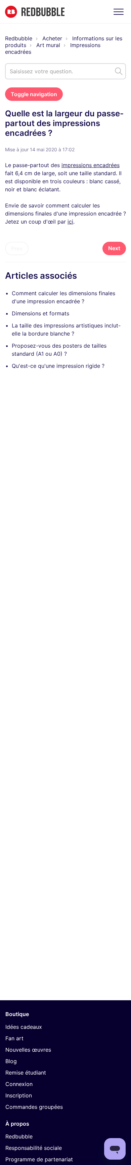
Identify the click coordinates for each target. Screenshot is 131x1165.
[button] (118, 11)
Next (114, 248)
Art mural (48, 45)
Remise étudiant (25, 1072)
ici (70, 221)
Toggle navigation (34, 94)
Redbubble (18, 38)
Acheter (52, 38)
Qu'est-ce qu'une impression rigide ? (58, 365)
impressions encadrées (90, 165)
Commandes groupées (34, 1106)
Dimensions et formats (40, 313)
